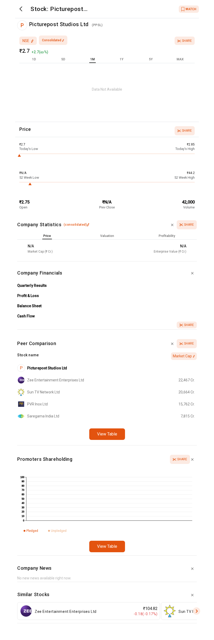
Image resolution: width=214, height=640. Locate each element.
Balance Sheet (29, 306)
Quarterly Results (32, 285)
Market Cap (182, 356)
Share (187, 41)
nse (25, 41)
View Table (107, 434)
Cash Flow (26, 316)
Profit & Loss (28, 296)
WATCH (191, 9)
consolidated (51, 40)
